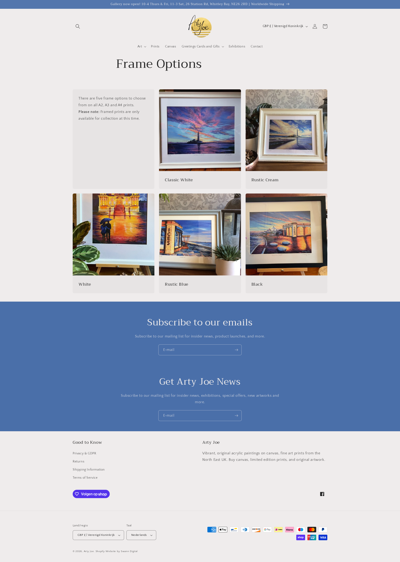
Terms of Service (85, 478)
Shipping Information (89, 469)
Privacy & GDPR (84, 453)
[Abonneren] (236, 349)
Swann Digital (129, 551)
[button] (78, 26)
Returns (78, 461)
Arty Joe (89, 551)
